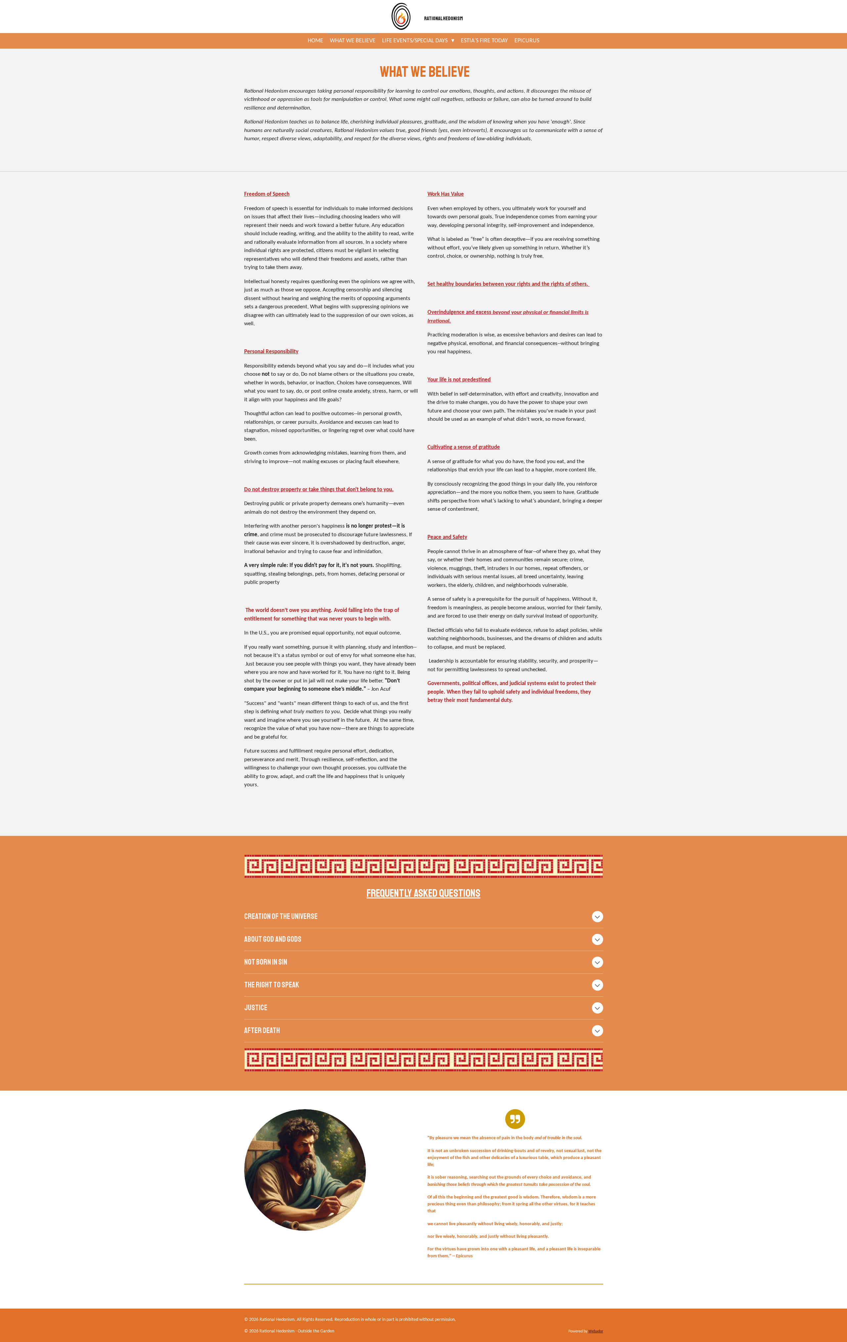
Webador (595, 1331)
